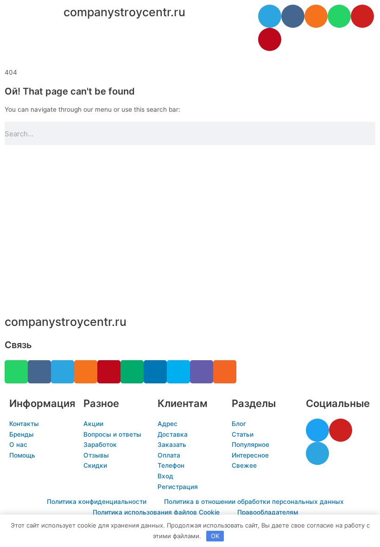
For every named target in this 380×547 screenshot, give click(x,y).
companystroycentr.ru (124, 12)
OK (215, 536)
